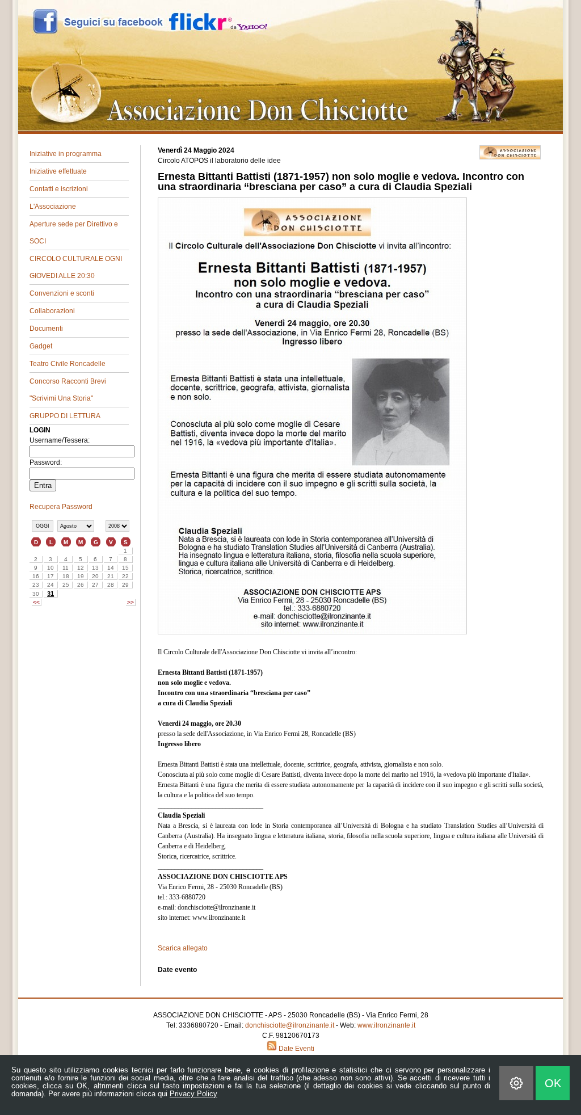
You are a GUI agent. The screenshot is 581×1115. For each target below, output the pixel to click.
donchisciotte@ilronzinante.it (289, 1025)
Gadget (41, 346)
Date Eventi (295, 1049)
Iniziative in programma (66, 154)
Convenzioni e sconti (62, 293)
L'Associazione (53, 207)
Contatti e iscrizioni (59, 189)
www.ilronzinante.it (386, 1025)
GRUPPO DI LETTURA (65, 416)
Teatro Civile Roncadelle (68, 364)
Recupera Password (61, 507)
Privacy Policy (193, 1093)
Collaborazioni (52, 311)
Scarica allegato (183, 948)
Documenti (46, 329)
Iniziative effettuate (58, 171)
